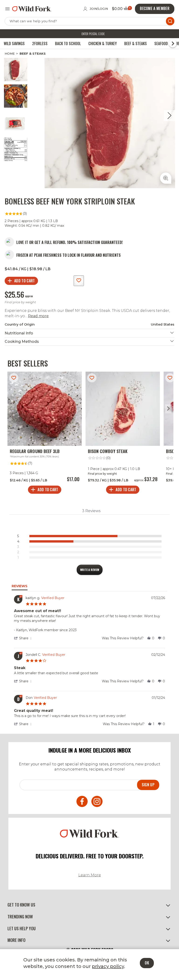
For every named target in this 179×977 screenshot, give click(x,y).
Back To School (68, 43)
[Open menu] (7, 9)
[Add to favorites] (79, 280)
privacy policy (108, 966)
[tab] (90, 570)
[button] (23, 638)
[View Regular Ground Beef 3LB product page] (44, 434)
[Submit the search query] (170, 21)
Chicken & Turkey (102, 43)
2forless (40, 43)
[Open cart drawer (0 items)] (127, 9)
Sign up (148, 784)
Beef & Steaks (135, 43)
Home (10, 53)
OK (147, 963)
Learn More (89, 875)
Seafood (161, 43)
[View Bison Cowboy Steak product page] (123, 434)
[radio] (90, 536)
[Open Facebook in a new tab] (82, 802)
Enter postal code (93, 33)
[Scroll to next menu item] (173, 43)
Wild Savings (14, 43)
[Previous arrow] (10, 408)
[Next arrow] (168, 408)
